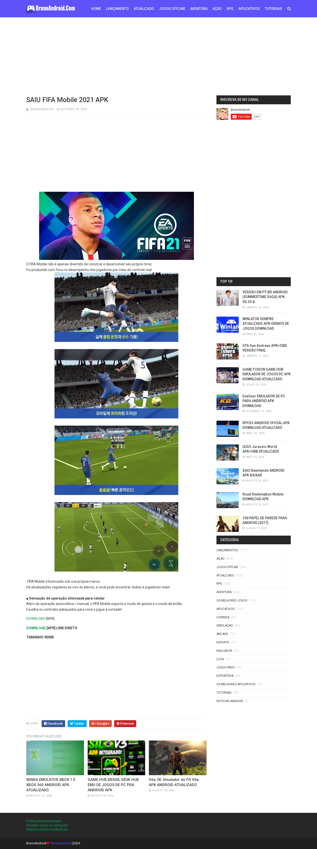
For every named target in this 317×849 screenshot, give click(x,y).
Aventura (224, 592)
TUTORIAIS (273, 9)
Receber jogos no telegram (47, 825)
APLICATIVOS (249, 9)
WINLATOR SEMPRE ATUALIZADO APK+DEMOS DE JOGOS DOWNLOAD (265, 323)
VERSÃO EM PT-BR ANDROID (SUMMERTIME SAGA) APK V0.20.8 (265, 297)
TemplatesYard (61, 843)
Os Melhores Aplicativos (235, 684)
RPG (230, 9)
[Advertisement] (158, 55)
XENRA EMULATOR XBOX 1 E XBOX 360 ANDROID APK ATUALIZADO (50, 784)
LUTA (220, 659)
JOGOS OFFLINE (172, 9)
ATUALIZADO (144, 9)
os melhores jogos (231, 600)
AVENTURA (199, 9)
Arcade (222, 634)
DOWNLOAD (35, 619)
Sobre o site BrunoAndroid (46, 829)
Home (96, 9)
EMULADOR (224, 651)
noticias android (229, 701)
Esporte (222, 642)
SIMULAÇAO (224, 625)
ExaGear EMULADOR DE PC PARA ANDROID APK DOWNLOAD (263, 401)
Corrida (222, 617)
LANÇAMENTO (117, 9)
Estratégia (225, 676)
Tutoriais (223, 692)
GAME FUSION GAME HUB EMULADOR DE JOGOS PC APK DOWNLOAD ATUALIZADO (266, 374)
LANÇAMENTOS (227, 550)
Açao (220, 558)
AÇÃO (217, 9)
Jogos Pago (225, 667)
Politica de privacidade (43, 821)
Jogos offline (227, 567)
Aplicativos (225, 609)
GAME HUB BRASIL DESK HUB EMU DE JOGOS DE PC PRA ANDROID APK (113, 784)
